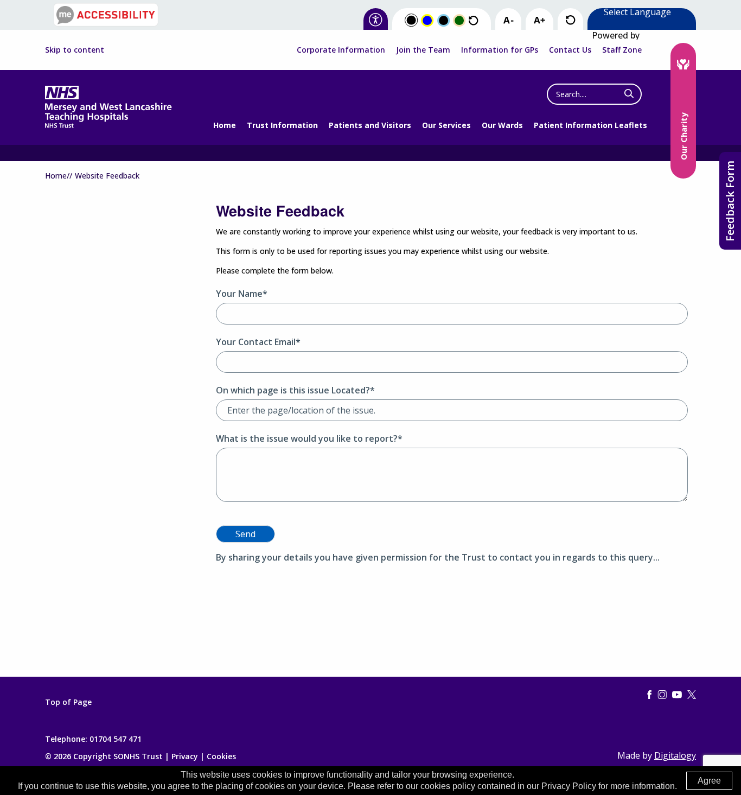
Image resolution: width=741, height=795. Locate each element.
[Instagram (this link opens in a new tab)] (662, 695)
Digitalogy (675, 755)
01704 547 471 (116, 739)
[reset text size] (570, 20)
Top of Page (68, 702)
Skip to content (74, 50)
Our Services (446, 125)
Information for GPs (499, 49)
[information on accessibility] (375, 20)
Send (245, 534)
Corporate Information (341, 49)
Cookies (221, 756)
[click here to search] (629, 94)
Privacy (184, 756)
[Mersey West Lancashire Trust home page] (108, 125)
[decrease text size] (508, 20)
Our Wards (502, 125)
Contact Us (570, 49)
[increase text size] (539, 20)
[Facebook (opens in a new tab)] (649, 695)
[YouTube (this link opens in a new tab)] (677, 695)
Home (224, 125)
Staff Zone (622, 49)
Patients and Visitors (370, 125)
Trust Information (282, 125)
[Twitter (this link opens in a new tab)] (691, 695)
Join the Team (423, 49)
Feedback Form (730, 201)
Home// (58, 175)
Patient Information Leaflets (590, 125)
